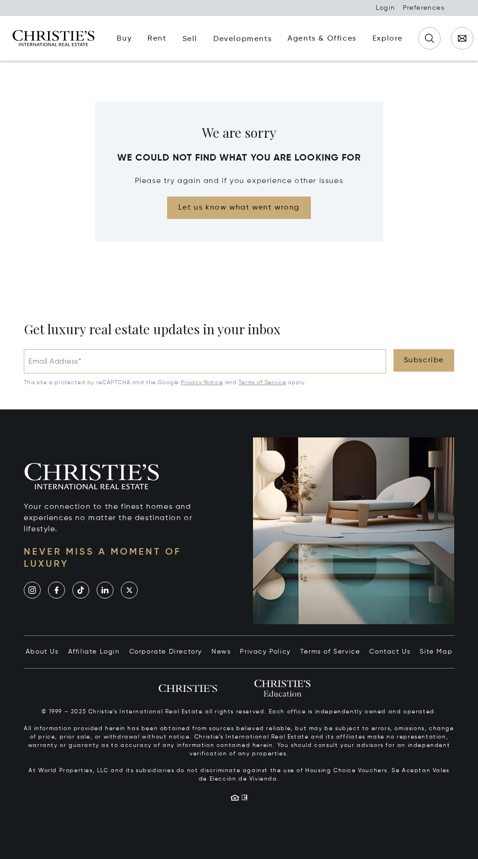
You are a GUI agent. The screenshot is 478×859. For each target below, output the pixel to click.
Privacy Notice (202, 383)
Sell (190, 39)
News (221, 651)
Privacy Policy (265, 651)
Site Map (436, 651)
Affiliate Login (94, 651)
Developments (242, 39)
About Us (42, 651)
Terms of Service (262, 383)
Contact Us (389, 651)
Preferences (423, 8)
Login (385, 8)
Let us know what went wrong (239, 207)
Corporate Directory (165, 651)
